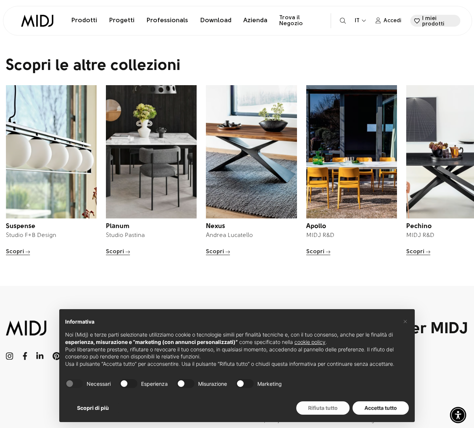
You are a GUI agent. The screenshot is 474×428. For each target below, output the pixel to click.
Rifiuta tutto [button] (323, 408)
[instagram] (10, 356)
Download (215, 20)
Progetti (121, 20)
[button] (458, 415)
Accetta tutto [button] (380, 408)
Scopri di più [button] (93, 408)
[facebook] (25, 356)
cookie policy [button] (310, 342)
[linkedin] (39, 356)
